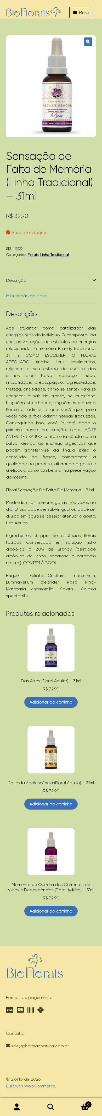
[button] (88, 41)
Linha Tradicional (54, 254)
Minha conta (17, 1107)
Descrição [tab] (16, 280)
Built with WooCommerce (30, 1086)
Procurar (51, 1107)
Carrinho (78, 1102)
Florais (33, 254)
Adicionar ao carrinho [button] (51, 702)
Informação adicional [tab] (27, 295)
